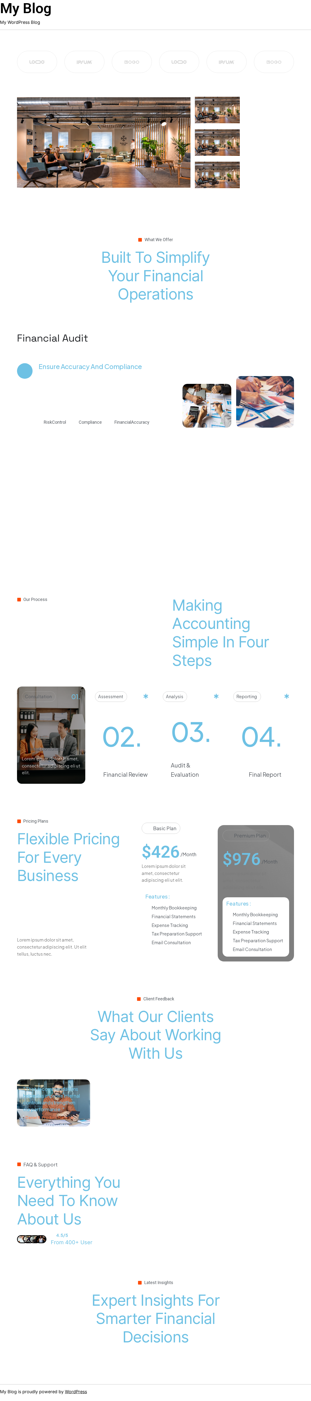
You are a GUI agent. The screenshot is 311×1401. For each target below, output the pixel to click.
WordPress (76, 1391)
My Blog (26, 8)
